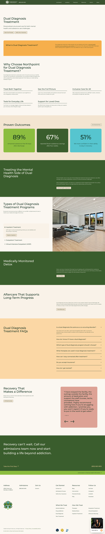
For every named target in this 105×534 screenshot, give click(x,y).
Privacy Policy (28, 520)
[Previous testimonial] (66, 412)
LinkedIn (91, 485)
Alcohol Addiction (60, 499)
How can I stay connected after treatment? (71, 356)
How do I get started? (64, 368)
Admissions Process (61, 482)
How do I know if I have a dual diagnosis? (71, 339)
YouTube (91, 479)
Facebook (91, 488)
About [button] (98, 2)
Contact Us (58, 479)
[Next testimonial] (72, 412)
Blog (73, 479)
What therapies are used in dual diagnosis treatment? (75, 351)
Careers (37, 479)
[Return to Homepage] (12, 2)
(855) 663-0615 (22, 2)
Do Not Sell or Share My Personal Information (13, 522)
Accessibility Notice (36, 520)
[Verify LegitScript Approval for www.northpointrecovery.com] (57, 521)
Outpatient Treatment (14, 240)
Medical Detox (75, 502)
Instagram (91, 482)
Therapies (74, 499)
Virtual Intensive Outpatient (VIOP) (18, 244)
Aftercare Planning (93, 505)
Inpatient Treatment (77, 505)
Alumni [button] (91, 2)
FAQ (73, 488)
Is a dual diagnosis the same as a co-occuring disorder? (76, 327)
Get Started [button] (58, 2)
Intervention (75, 482)
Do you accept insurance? (65, 362)
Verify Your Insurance (61, 485)
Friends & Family (76, 485)
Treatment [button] (75, 2)
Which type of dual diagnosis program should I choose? (76, 345)
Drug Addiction (59, 502)
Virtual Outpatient (93, 502)
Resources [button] (83, 2)
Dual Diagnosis (59, 505)
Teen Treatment (60, 507)
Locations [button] (67, 2)
